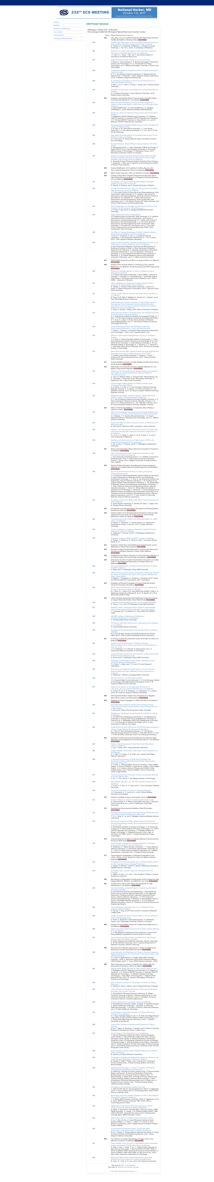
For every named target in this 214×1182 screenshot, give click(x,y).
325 (93, 429)
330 (93, 471)
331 (93, 500)
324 (93, 423)
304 (93, 215)
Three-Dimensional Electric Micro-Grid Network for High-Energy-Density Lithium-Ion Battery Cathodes (133, 938)
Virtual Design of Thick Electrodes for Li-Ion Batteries (129, 1033)
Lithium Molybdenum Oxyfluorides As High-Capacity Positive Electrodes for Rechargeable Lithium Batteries (132, 284)
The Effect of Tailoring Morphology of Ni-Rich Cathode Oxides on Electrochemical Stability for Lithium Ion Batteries (133, 233)
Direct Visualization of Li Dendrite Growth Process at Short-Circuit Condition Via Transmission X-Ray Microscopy (134, 207)
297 (93, 156)
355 (93, 669)
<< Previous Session (117, 1171)
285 (93, 42)
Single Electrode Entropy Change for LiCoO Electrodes (130, 60)
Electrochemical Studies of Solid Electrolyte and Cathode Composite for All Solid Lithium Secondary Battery (135, 313)
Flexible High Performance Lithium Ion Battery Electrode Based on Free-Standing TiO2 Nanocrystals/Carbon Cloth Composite (134, 43)
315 (93, 335)
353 (93, 654)
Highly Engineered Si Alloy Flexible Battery (126, 215)
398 (93, 1051)
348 (93, 616)
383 (93, 907)
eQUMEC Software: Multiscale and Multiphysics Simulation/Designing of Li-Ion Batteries (127, 617)
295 (93, 135)
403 (93, 1106)
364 (93, 744)
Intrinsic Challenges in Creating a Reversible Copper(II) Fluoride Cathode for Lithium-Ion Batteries (133, 530)
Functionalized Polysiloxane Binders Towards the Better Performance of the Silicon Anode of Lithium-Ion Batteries (131, 1129)
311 (94, 293)
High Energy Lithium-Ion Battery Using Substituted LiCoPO (132, 1118)
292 (93, 102)
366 (93, 759)
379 (93, 871)
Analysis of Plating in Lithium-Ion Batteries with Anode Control (132, 800)
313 (93, 313)
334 (93, 519)
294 (93, 125)
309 (93, 271)
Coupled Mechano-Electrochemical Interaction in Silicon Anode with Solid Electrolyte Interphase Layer (134, 655)
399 (93, 1057)
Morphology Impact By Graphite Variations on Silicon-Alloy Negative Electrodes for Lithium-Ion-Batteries (134, 1096)
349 (93, 623)
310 (93, 283)
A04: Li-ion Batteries (128, 1165)
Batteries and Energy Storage (128, 1167)
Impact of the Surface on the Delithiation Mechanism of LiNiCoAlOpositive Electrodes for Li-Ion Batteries (132, 688)
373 (93, 812)
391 (93, 968)
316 (93, 351)
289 (93, 81)
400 (93, 1068)
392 (93, 982)
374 (93, 821)
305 (93, 232)
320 (93, 383)
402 (93, 1095)
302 (93, 188)
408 (93, 1157)
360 (93, 705)
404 (93, 1118)
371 (93, 800)
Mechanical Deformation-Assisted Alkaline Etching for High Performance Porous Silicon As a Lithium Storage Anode (131, 1158)
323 (93, 412)
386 (93, 929)
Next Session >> (131, 1171)
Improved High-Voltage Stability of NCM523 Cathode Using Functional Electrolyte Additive (131, 384)
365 (93, 751)
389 (93, 952)
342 (93, 573)
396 (93, 1024)
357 (93, 687)
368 (93, 782)
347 (93, 607)
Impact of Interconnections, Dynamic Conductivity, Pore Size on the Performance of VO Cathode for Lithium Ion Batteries (134, 243)
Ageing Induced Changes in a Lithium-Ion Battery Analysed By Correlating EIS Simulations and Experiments (133, 1068)
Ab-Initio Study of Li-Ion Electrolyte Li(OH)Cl (127, 678)
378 (93, 862)
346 (93, 602)
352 (93, 643)
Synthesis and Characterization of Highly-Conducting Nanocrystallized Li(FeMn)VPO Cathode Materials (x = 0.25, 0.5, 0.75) (134, 645)
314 (93, 326)
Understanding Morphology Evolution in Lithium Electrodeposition (134, 602)
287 (93, 60)
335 (93, 529)
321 (93, 395)
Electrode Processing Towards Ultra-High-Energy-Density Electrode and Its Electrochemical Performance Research (134, 813)
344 (93, 587)
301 (93, 182)
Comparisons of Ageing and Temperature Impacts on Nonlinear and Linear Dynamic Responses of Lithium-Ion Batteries (134, 1058)
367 (93, 775)
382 (93, 888)
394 (93, 1002)
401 (93, 1087)
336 (93, 538)
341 (93, 566)
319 (93, 371)
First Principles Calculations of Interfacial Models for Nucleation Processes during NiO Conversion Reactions (133, 844)
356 (93, 678)
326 (93, 440)
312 (93, 302)
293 (93, 113)
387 (93, 937)
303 (93, 206)
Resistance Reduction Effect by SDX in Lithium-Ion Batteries (132, 538)
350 (93, 630)
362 (93, 727)
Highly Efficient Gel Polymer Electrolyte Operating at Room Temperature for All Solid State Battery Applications (131, 1107)
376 (93, 843)
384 (93, 916)
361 (93, 713)
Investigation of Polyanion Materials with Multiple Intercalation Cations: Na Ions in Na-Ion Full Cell (132, 182)
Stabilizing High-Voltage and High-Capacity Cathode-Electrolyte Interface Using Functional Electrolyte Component (133, 396)
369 (93, 790)
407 (93, 1143)
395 (93, 1012)
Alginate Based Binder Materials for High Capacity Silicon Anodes (134, 968)
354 (93, 660)
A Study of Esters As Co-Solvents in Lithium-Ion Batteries (131, 1002)
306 (93, 242)
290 (93, 90)
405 (93, 1128)
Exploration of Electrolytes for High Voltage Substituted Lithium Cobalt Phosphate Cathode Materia (133, 661)
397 (93, 1033)
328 (93, 453)
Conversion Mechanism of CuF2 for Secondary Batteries (131, 790)
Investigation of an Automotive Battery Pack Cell (128, 1087)
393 (93, 989)
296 (93, 144)
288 (93, 70)
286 (93, 51)
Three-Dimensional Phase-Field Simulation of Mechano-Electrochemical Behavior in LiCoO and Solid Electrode (130, 327)
